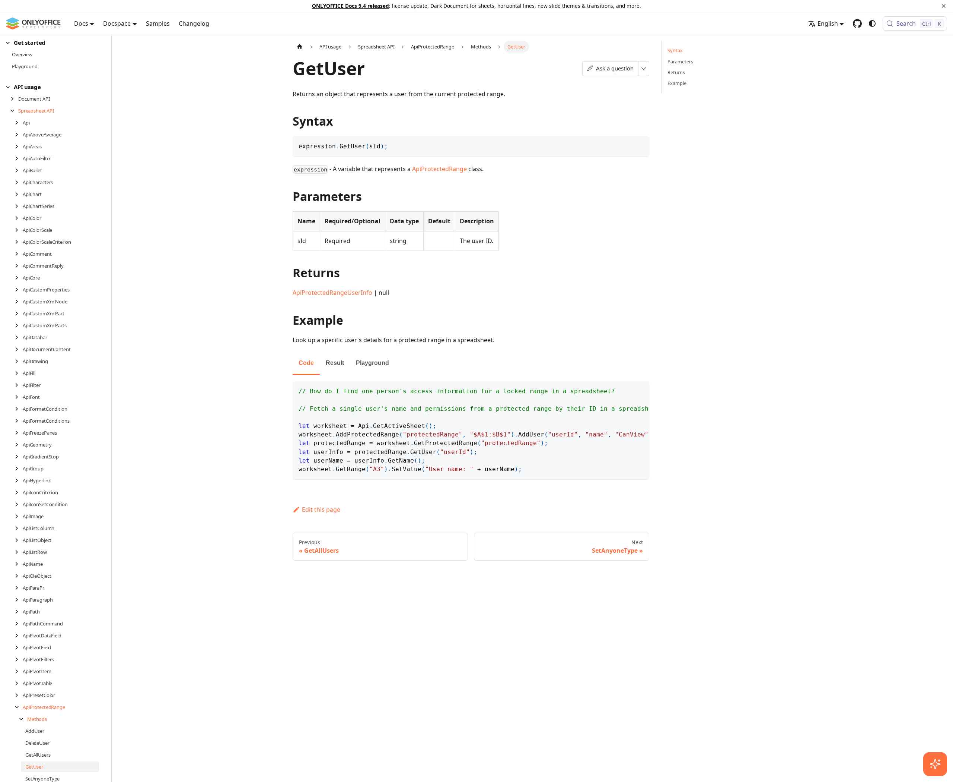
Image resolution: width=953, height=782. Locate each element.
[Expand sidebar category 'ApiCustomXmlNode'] (19, 301)
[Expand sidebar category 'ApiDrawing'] (19, 361)
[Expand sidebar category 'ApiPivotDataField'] (19, 635)
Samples (158, 23)
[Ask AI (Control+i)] (935, 764)
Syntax (675, 50)
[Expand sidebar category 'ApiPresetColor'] (19, 695)
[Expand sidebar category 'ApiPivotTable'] (19, 683)
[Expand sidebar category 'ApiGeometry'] (19, 444)
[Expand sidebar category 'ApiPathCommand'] (19, 623)
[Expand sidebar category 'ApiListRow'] (19, 552)
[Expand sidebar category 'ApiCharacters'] (19, 182)
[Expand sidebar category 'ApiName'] (19, 564)
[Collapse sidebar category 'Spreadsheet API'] (14, 110)
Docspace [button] (117, 23)
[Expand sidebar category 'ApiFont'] (19, 397)
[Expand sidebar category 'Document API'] (14, 99)
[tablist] (471, 363)
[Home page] (300, 46)
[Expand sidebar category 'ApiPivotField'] (19, 647)
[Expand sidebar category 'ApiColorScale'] (19, 230)
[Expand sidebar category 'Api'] (19, 122)
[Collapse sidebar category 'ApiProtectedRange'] (19, 707)
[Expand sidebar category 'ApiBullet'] (19, 170)
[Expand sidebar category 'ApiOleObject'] (19, 576)
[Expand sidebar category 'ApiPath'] (19, 611)
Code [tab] (306, 363)
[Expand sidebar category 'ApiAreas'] (19, 146)
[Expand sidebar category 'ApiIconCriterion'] (19, 492)
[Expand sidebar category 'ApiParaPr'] (19, 588)
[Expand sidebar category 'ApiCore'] (19, 277)
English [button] (827, 23)
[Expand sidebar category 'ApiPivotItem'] (19, 671)
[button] (52, 43)
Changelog (194, 23)
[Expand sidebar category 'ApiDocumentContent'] (19, 349)
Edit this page (321, 509)
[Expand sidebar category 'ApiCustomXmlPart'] (19, 313)
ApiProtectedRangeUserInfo (332, 292)
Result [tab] (335, 363)
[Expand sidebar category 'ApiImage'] (19, 516)
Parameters (680, 61)
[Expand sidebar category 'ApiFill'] (19, 373)
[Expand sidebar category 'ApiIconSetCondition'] (19, 504)
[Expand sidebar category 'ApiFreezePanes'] (19, 433)
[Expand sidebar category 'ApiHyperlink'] (19, 480)
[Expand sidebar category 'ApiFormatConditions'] (19, 421)
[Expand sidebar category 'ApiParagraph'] (19, 600)
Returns (676, 72)
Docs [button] (81, 23)
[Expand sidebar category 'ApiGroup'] (19, 468)
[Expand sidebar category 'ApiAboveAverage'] (19, 134)
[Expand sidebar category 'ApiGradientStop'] (19, 456)
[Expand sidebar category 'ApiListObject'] (19, 540)
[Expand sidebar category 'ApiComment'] (19, 254)
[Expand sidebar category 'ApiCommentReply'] (19, 266)
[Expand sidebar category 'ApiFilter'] (19, 385)
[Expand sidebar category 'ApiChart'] (19, 194)
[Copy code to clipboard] (640, 145)
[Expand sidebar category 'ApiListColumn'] (19, 528)
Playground (372, 363)
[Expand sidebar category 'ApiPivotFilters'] (19, 659)
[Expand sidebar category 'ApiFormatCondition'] (19, 409)
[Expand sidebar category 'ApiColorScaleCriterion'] (19, 242)
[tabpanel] (471, 430)
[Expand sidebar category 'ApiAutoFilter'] (19, 158)
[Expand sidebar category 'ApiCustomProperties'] (19, 289)
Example (676, 83)
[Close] (943, 6)
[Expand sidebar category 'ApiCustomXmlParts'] (19, 325)
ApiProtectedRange (439, 169)
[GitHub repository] (857, 23)
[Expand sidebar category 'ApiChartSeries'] (19, 206)
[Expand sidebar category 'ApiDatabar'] (19, 337)
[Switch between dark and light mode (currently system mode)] (872, 23)
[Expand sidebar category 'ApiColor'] (19, 218)
